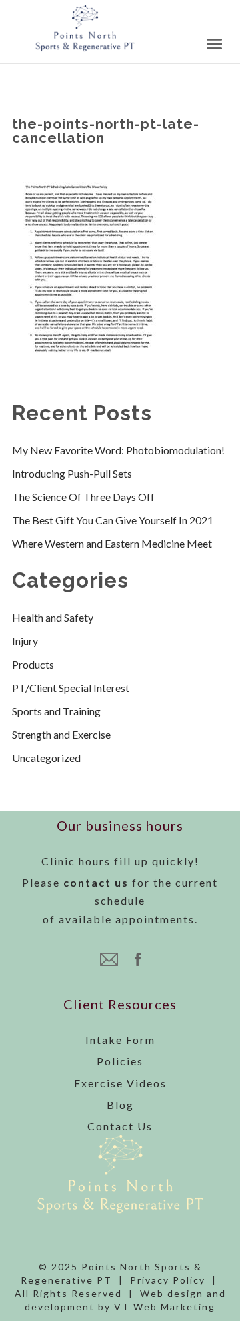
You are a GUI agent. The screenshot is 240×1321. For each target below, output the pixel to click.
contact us (96, 882)
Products (33, 664)
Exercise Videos (120, 1083)
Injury (25, 640)
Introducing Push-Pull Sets (72, 473)
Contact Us (120, 1126)
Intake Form (120, 1039)
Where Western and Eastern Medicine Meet (112, 543)
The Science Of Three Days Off (83, 496)
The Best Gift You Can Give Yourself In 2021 (112, 520)
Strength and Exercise (61, 734)
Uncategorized (46, 757)
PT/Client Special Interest (70, 687)
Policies (120, 1061)
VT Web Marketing (164, 1306)
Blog (120, 1104)
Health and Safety (52, 617)
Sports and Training (56, 711)
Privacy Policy (167, 1280)
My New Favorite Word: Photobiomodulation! (118, 450)
